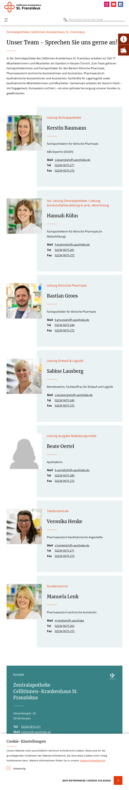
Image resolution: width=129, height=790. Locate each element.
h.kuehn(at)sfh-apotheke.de (72, 244)
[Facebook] (121, 4)
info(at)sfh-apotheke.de (36, 732)
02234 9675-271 (64, 165)
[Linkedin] (114, 4)
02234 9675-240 (64, 400)
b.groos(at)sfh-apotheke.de (72, 320)
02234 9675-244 (64, 325)
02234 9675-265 (64, 626)
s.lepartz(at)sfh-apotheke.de (72, 160)
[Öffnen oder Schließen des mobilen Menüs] (6, 20)
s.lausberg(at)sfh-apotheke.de (74, 395)
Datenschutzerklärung (92, 760)
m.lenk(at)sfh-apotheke (69, 620)
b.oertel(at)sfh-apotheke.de (72, 470)
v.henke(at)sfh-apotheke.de (72, 545)
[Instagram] (107, 4)
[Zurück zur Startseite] (24, 7)
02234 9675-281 (64, 250)
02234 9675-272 (64, 170)
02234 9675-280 (64, 475)
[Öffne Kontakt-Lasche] (123, 39)
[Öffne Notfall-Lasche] (123, 50)
